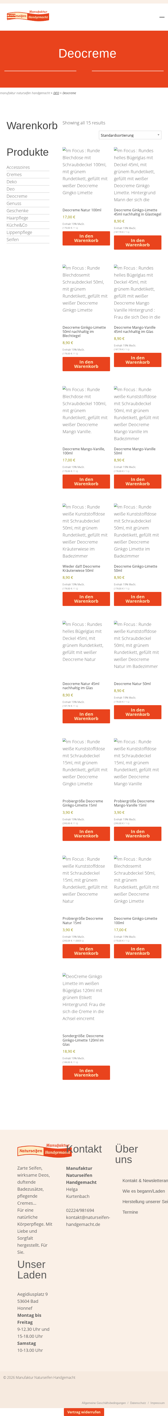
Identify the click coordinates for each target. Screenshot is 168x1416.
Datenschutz (138, 1403)
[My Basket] (161, 14)
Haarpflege (17, 218)
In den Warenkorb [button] (86, 238)
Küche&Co (17, 225)
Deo (11, 189)
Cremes (14, 174)
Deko (12, 182)
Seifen (13, 239)
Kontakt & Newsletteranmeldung (136, 1180)
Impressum (157, 1403)
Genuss (14, 203)
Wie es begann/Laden (136, 1191)
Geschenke (17, 211)
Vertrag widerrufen (84, 1412)
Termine (130, 1212)
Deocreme (17, 196)
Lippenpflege (19, 232)
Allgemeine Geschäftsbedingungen (104, 1403)
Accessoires (18, 167)
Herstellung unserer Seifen (136, 1201)
